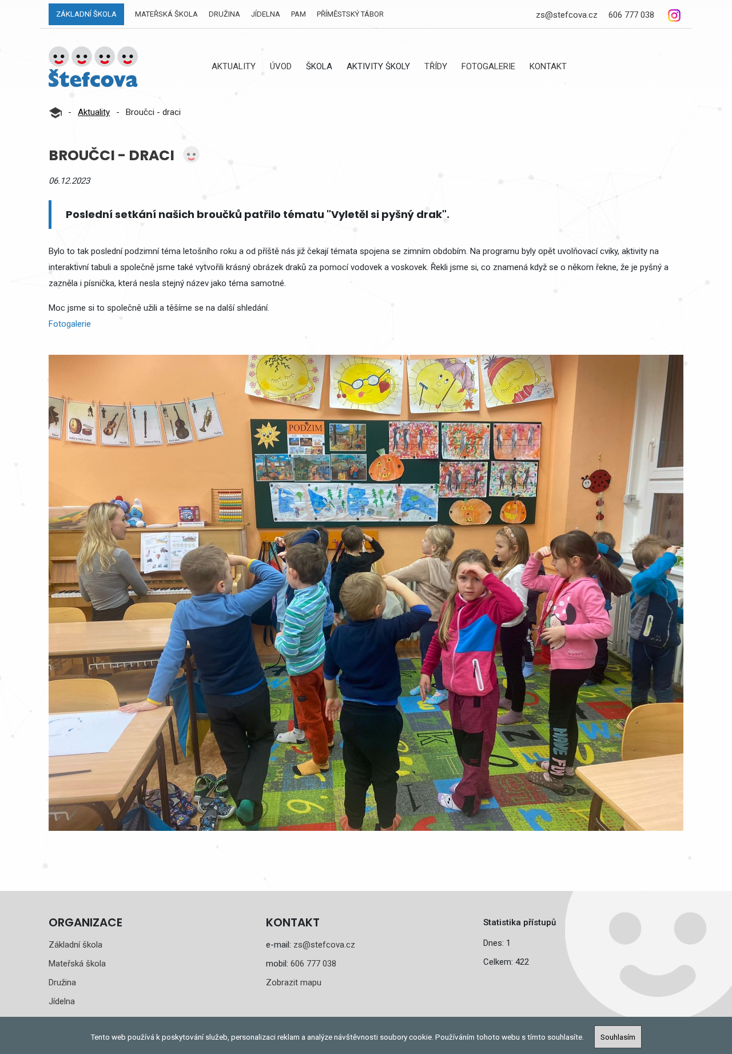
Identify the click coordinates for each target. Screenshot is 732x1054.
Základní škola (86, 14)
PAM (298, 14)
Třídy (435, 66)
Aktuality (234, 66)
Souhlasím (617, 1036)
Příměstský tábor (350, 14)
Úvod (281, 66)
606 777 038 (631, 15)
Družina (224, 14)
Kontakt (548, 66)
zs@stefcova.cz (567, 15)
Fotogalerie (488, 66)
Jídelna (265, 14)
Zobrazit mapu (293, 982)
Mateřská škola (166, 14)
